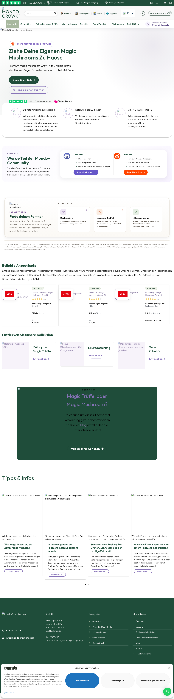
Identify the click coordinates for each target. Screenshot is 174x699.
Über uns (140, 621)
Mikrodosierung (69, 24)
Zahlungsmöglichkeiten (146, 632)
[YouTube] (157, 2)
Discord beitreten (86, 172)
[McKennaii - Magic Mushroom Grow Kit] (72, 305)
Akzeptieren (82, 680)
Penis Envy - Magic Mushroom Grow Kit (153, 293)
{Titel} (6, 693)
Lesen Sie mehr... (14, 571)
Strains (66, 13)
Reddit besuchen (136, 172)
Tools (99, 13)
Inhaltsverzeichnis (143, 654)
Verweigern (117, 680)
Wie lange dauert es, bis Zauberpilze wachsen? (18, 546)
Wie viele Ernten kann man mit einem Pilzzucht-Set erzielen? (151, 546)
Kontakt (139, 648)
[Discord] (170, 2)
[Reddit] (165, 2)
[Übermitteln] (55, 13)
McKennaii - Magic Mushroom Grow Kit (97, 293)
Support (113, 13)
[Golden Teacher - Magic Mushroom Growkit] (15, 305)
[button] (168, 668)
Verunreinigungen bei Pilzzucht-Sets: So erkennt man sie (63, 548)
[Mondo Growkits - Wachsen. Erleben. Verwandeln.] (11, 12)
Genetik (84, 24)
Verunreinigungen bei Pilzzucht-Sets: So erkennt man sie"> (64, 538)
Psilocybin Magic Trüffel (46, 24)
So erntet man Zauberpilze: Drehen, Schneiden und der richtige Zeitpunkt (106, 548)
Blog (83, 425)
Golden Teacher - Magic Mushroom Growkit (42, 293)
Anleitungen (83, 13)
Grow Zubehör (100, 24)
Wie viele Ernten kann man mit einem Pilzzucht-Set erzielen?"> (149, 538)
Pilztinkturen (118, 24)
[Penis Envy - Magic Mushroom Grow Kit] (128, 304)
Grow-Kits (25, 24)
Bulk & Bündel (133, 24)
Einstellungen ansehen (153, 680)
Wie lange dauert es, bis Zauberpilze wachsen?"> (19, 538)
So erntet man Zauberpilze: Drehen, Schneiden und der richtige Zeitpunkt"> (106, 538)
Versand (139, 627)
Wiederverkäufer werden (147, 637)
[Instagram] (151, 2)
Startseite (12, 24)
